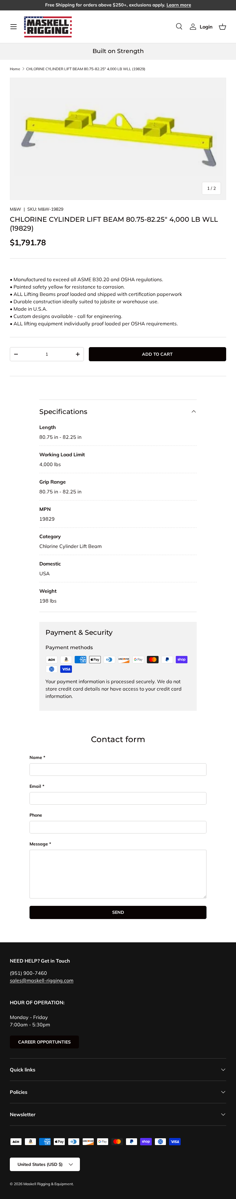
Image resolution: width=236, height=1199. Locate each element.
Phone (36, 815)
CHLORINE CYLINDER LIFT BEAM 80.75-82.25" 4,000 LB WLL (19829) (85, 69)
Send (118, 912)
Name (36, 757)
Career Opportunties (44, 1042)
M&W (15, 209)
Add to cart (157, 354)
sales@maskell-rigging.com (41, 980)
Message (39, 844)
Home (15, 69)
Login (206, 27)
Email (35, 786)
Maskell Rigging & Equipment (48, 1184)
